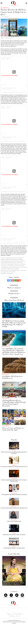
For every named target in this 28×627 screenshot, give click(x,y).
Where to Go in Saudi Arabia (7, 264)
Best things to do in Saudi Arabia (16, 262)
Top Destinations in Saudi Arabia (8, 267)
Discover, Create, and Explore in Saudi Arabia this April (12, 429)
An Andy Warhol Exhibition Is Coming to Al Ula (14, 548)
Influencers (14, 506)
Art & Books (14, 465)
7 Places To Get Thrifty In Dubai (14, 521)
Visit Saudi (3, 268)
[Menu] (1, 3)
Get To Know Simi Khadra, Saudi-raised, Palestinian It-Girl (14, 507)
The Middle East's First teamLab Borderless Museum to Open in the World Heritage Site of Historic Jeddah (14, 323)
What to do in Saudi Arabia (7, 265)
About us (10, 614)
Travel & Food (5, 319)
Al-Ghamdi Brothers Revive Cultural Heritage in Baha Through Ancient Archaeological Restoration (13, 403)
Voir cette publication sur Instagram (10, 75)
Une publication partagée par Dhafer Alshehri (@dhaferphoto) (14, 243)
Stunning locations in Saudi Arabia (8, 271)
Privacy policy (18, 613)
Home (8, 613)
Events (14, 546)
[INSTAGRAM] (22, 595)
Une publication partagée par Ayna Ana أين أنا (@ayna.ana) (14, 92)
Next (24, 570)
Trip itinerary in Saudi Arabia (7, 273)
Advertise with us (14, 616)
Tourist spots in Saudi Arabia (21, 267)
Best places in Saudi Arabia (6, 270)
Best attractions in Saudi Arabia (19, 270)
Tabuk (17, 259)
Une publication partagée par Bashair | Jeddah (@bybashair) (14, 141)
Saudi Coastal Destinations (8, 257)
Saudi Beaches (13, 259)
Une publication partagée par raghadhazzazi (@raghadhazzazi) (15, 191)
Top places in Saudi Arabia (18, 265)
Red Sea (21, 259)
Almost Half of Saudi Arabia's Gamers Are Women (14, 534)
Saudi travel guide (5, 262)
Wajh (2, 257)
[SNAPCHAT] (5, 595)
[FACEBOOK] (11, 595)
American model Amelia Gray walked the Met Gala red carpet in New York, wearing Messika (13, 583)
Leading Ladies (14, 478)
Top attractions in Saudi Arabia (12, 268)
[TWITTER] (16, 595)
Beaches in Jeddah (5, 259)
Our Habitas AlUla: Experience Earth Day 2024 (12, 377)
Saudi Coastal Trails (19, 257)
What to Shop (14, 520)
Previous (4, 570)
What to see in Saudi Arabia (19, 264)
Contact (19, 614)
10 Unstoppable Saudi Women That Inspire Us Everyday (14, 494)
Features (14, 450)
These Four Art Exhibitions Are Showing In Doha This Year (14, 466)
